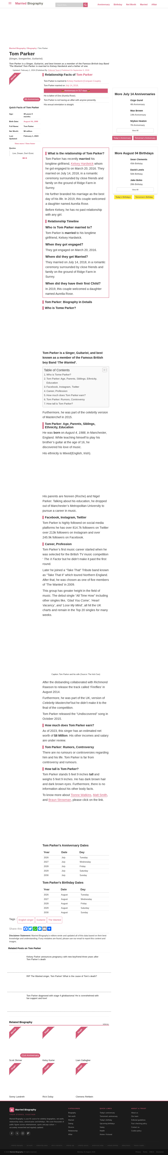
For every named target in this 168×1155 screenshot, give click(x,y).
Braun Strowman (59, 799)
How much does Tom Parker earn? (66, 395)
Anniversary (104, 4)
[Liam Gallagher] (91, 1042)
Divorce (71, 1127)
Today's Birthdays (123, 197)
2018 (75, 85)
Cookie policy (136, 1131)
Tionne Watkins (81, 795)
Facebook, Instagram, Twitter (62, 386)
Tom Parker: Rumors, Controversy (65, 399)
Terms (145, 1152)
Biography (32, 48)
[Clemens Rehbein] (91, 1078)
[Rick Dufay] (58, 1078)
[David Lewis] (121, 172)
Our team (134, 1116)
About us (134, 1113)
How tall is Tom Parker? (59, 403)
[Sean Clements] (121, 162)
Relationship (73, 1131)
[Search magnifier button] (85, 5)
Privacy (138, 1152)
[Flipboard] (28, 1133)
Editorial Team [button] (54, 70)
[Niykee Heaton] (121, 123)
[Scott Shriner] (25, 1042)
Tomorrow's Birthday (144, 197)
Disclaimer (160, 1152)
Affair (154, 4)
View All (135, 130)
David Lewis (137, 169)
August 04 (28, 121)
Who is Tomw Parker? (58, 374)
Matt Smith (100, 795)
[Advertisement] (84, 27)
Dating (70, 1124)
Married (29, 3)
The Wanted (54, 920)
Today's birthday (106, 1120)
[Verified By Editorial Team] (38, 53)
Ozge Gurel (136, 100)
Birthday (118, 4)
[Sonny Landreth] (25, 1078)
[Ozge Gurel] (121, 102)
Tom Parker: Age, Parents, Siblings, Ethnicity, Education (71, 380)
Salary (102, 1127)
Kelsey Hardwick (75, 81)
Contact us (135, 1127)
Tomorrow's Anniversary (145, 138)
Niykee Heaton (138, 121)
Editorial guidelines (138, 1120)
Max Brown (136, 110)
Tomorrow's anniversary (109, 1116)
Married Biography (17, 48)
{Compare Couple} (92, 81)
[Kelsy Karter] (58, 1042)
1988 (36, 121)
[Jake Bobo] (121, 182)
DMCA (151, 1152)
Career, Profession (56, 391)
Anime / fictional (106, 1134)
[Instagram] (22, 1133)
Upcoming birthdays (107, 1124)
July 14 (68, 85)
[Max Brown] (121, 113)
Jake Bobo (136, 180)
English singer (26, 920)
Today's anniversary (107, 1113)
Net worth (71, 1116)
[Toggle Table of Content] (103, 370)
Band (52, 362)
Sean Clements (138, 159)
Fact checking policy (139, 1124)
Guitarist (40, 920)
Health (102, 1131)
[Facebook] (11, 1133)
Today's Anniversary (122, 138)
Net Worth (131, 4)
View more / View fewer (25, 143)
